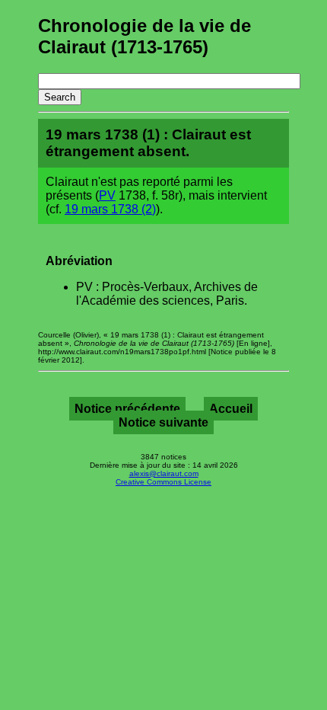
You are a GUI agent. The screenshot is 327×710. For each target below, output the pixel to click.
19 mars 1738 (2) (110, 209)
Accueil (230, 408)
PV (107, 195)
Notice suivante (163, 422)
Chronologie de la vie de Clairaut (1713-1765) (144, 36)
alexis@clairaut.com (163, 473)
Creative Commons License (163, 482)
